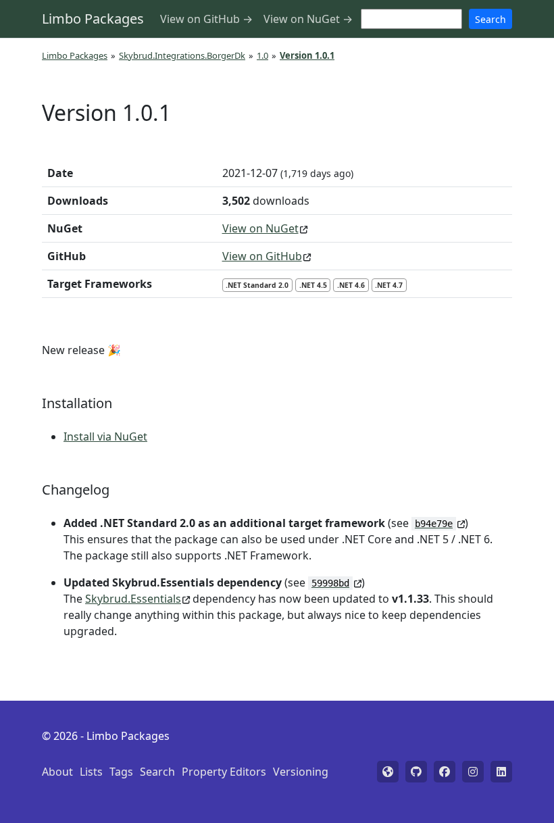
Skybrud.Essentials (133, 598)
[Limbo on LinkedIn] (501, 771)
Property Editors (224, 771)
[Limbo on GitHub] (416, 771)
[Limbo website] (388, 771)
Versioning (300, 771)
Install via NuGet (105, 436)
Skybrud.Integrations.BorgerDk (182, 55)
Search (490, 19)
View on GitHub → (206, 18)
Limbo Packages (93, 18)
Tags (121, 771)
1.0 (262, 55)
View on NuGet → (308, 18)
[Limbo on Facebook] (444, 771)
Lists (91, 771)
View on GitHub (262, 256)
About (57, 771)
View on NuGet (260, 228)
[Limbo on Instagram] (473, 771)
